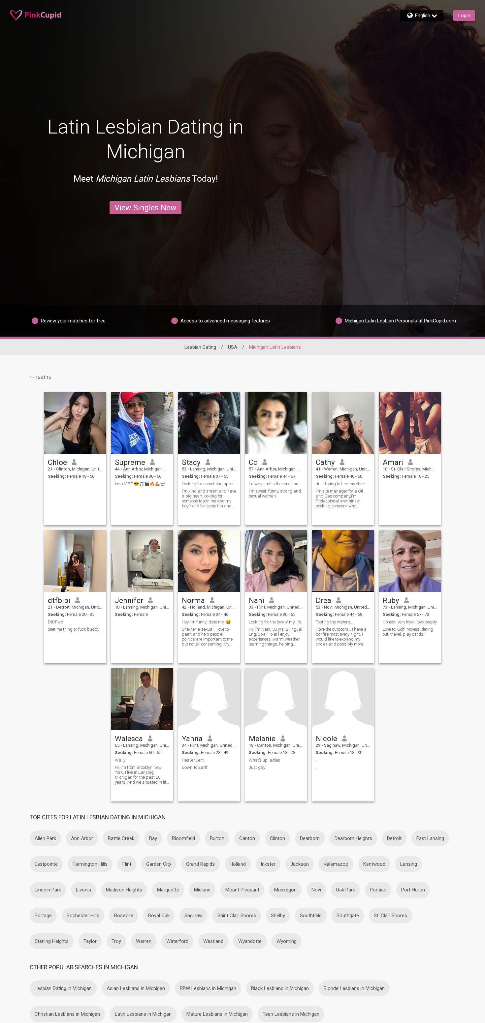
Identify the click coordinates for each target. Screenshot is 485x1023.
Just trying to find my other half (343, 483)
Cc (253, 462)
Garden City (158, 864)
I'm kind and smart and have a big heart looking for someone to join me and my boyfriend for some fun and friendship (209, 498)
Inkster (268, 864)
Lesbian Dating (200, 347)
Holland (238, 864)
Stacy (191, 462)
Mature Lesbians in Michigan (217, 1014)
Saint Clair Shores (236, 915)
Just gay (257, 767)
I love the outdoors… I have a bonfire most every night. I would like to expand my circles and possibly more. (341, 637)
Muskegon (285, 890)
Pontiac (378, 890)
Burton (217, 838)
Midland (202, 890)
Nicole (326, 738)
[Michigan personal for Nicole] (343, 699)
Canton (247, 838)
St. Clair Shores (390, 915)
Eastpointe (46, 864)
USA (232, 347)
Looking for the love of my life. (275, 621)
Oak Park (345, 890)
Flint (126, 864)
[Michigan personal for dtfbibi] (75, 561)
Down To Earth (195, 767)
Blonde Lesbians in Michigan (354, 988)
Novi (316, 890)
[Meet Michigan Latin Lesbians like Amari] (410, 423)
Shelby (278, 915)
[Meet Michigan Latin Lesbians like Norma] (209, 561)
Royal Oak (159, 915)
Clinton (277, 838)
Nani (256, 600)
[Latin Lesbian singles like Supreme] (142, 423)
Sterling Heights (52, 941)
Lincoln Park (48, 890)
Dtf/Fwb (55, 621)
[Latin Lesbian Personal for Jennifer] (142, 561)
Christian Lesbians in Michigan (67, 1014)
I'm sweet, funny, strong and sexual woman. (275, 493)
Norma (193, 600)
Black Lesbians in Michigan (280, 988)
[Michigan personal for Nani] (276, 561)
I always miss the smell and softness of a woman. (276, 483)
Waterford (177, 941)
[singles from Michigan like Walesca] (142, 699)
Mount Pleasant (242, 890)
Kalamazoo (336, 864)
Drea (323, 600)
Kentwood (374, 864)
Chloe (57, 462)
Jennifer (129, 600)
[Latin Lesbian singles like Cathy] (343, 423)
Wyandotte (250, 941)
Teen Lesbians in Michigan (291, 1014)
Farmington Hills (90, 864)
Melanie (262, 738)
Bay (153, 838)
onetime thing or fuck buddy (73, 629)
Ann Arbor (82, 838)
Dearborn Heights (353, 838)
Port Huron (413, 890)
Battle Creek (121, 838)
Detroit (394, 838)
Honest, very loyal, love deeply (410, 621)
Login (464, 15)
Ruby (391, 600)
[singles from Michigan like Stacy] (209, 423)
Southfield (311, 915)
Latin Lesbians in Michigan (143, 1014)
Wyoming (286, 941)
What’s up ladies (264, 760)
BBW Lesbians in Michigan (208, 988)
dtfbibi (59, 600)
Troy (116, 941)
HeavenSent (193, 760)
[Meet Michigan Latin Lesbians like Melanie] (276, 699)
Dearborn (310, 838)
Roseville (123, 915)
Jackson (299, 864)
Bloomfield (183, 838)
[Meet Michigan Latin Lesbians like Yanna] (209, 699)
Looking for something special (209, 483)
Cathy (325, 462)
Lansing (408, 864)
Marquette (168, 890)
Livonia (83, 890)
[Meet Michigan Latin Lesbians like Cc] (276, 423)
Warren (143, 941)
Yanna (192, 738)
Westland (213, 941)
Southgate (348, 915)
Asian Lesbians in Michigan (136, 988)
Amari (393, 462)
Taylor (90, 941)
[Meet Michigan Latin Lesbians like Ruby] (410, 561)
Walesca (129, 738)
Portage (43, 915)
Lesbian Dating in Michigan (63, 988)
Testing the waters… (334, 621)
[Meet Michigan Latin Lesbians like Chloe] (75, 423)
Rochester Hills (83, 915)
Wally (120, 760)
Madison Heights (124, 890)
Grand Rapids (200, 864)
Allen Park (45, 838)
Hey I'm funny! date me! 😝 (206, 621)
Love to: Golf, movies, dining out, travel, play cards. (408, 632)
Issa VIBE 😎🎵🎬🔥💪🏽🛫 (140, 483)
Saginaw (193, 915)
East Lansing (430, 838)
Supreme (130, 462)
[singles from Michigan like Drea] (343, 561)
